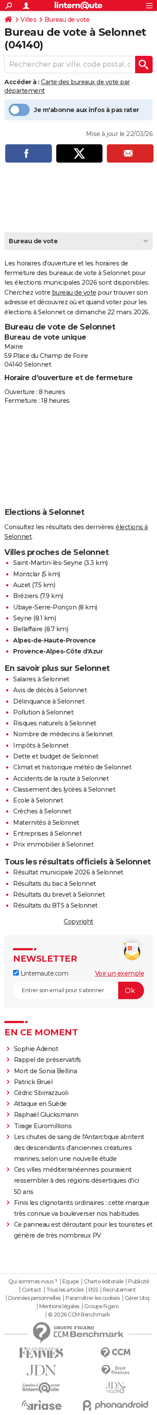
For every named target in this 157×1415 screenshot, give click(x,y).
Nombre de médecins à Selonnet (63, 734)
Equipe (70, 1282)
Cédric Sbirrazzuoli (41, 1093)
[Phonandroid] (115, 1405)
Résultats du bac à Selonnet (54, 884)
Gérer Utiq (137, 1298)
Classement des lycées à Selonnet (64, 789)
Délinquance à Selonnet (48, 701)
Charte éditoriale (103, 1282)
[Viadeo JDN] (115, 1387)
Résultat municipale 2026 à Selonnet (68, 872)
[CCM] (115, 1352)
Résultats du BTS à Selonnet (55, 905)
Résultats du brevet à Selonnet (59, 894)
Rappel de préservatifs (47, 1060)
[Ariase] (41, 1405)
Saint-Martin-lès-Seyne (47, 563)
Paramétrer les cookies (92, 1298)
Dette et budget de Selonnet (56, 756)
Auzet (22, 585)
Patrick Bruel (33, 1082)
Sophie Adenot (36, 1049)
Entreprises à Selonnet (47, 833)
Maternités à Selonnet (46, 823)
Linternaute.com (43, 973)
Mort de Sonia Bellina (45, 1071)
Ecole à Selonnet (38, 800)
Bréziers (25, 596)
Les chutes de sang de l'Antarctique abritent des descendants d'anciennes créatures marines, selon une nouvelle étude (79, 1148)
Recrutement (119, 1290)
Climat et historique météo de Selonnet (72, 767)
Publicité (138, 1282)
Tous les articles (65, 1290)
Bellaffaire (28, 629)
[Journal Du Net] (41, 1370)
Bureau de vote (66, 20)
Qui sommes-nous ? (33, 1282)
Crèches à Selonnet (42, 811)
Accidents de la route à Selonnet (61, 778)
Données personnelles (34, 1298)
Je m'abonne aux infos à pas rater (86, 110)
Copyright (78, 921)
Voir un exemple (119, 973)
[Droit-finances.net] (115, 1370)
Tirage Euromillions (43, 1126)
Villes (28, 20)
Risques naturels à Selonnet (54, 723)
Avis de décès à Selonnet (50, 690)
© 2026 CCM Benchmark (79, 1315)
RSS (93, 1290)
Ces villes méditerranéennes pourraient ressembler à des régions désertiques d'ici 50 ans (76, 1180)
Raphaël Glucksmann (46, 1115)
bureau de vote (74, 292)
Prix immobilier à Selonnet (53, 844)
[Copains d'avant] (41, 1387)
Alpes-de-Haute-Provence (54, 640)
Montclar (26, 574)
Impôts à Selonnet (41, 745)
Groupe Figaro (101, 1306)
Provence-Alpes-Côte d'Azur (57, 651)
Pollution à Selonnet (43, 712)
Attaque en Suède (40, 1104)
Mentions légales (59, 1306)
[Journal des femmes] (41, 1352)
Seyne (22, 618)
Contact (31, 1290)
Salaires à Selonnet (41, 679)
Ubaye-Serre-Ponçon (44, 607)
